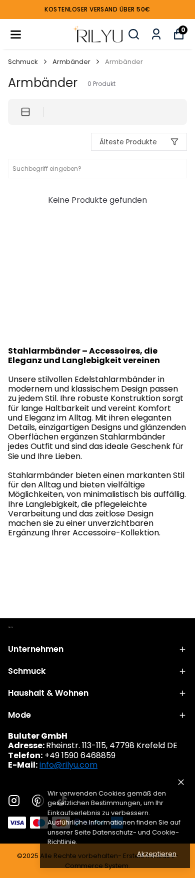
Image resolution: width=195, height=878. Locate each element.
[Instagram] (14, 801)
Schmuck (23, 61)
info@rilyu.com (69, 765)
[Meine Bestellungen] (156, 34)
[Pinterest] (38, 801)
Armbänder (71, 61)
